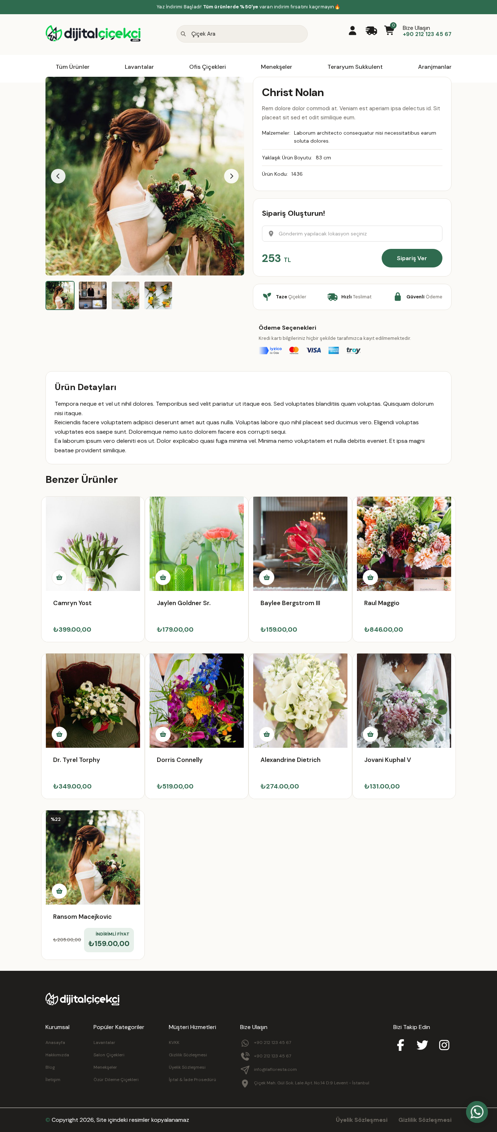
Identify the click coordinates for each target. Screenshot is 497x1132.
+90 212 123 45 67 (272, 1042)
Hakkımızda (57, 1055)
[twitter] (422, 1045)
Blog (50, 1067)
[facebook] (400, 1045)
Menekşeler (276, 67)
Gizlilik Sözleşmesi (188, 1055)
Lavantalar (139, 67)
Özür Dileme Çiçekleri (116, 1080)
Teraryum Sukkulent (355, 67)
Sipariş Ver (412, 258)
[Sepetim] (389, 31)
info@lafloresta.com (275, 1069)
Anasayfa (55, 1042)
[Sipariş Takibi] (371, 31)
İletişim (52, 1080)
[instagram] (444, 1045)
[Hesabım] (352, 31)
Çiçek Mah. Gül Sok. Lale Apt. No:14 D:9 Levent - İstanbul (311, 1083)
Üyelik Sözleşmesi (187, 1067)
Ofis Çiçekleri (207, 67)
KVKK (174, 1042)
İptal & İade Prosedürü (192, 1080)
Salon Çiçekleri (109, 1055)
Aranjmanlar (435, 67)
